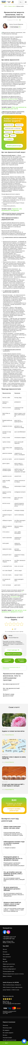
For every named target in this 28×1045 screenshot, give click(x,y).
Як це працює (6, 954)
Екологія (13, 135)
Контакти (5, 951)
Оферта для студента (8, 966)
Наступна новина (21, 660)
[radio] (6, 624)
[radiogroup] (14, 624)
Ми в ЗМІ (5, 961)
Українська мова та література (13, 128)
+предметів (8, 139)
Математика (19, 124)
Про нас (5, 949)
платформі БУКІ (15, 596)
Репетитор (5, 1025)
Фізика (6, 135)
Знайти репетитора (14, 146)
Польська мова (19, 132)
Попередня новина (7, 660)
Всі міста (5, 1035)
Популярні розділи (7, 1037)
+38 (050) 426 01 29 (9, 937)
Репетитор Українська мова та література (11, 668)
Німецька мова (8, 132)
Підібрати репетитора (13, 654)
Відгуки (4, 959)
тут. (22, 591)
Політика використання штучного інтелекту (13, 973)
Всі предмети (6, 1030)
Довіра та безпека (7, 976)
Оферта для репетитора (9, 964)
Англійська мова (9, 124)
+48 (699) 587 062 (9, 938)
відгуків (9, 1003)
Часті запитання (7, 956)
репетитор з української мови (9, 99)
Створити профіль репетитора (14, 809)
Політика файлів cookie (8, 971)
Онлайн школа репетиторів (9, 1040)
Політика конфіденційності (9, 969)
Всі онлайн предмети (8, 1032)
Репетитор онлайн (7, 1027)
